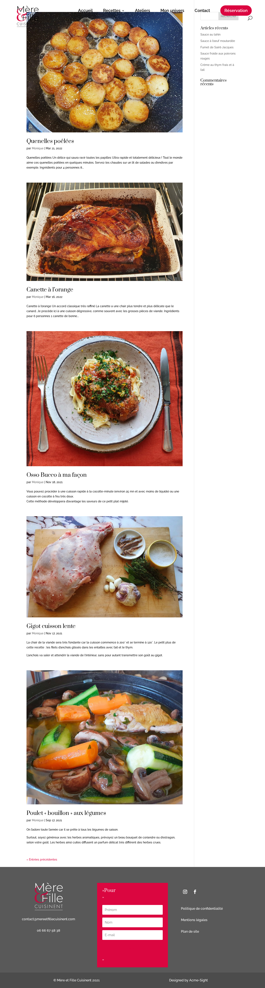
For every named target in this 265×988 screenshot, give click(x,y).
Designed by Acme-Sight (188, 980)
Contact (202, 10)
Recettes (111, 10)
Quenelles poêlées (50, 141)
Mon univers (172, 10)
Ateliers (142, 10)
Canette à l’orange (49, 289)
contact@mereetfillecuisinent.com (48, 919)
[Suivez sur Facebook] (195, 892)
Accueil (85, 10)
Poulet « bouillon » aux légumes (66, 813)
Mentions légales (194, 920)
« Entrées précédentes (41, 859)
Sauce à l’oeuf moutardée (217, 41)
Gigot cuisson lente (51, 626)
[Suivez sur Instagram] (185, 892)
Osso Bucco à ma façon (56, 475)
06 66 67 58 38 (48, 930)
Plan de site (190, 931)
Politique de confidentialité (202, 909)
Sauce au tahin (210, 34)
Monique (37, 148)
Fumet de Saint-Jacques (217, 47)
